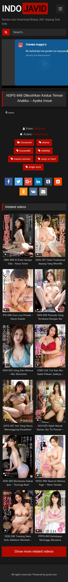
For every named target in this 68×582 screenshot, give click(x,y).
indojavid (39, 128)
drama (45, 142)
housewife (25, 150)
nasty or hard (48, 158)
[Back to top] (57, 571)
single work (35, 167)
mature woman (22, 158)
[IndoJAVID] (28, 9)
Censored (26, 142)
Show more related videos (34, 551)
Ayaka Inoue (40, 134)
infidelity (45, 150)
